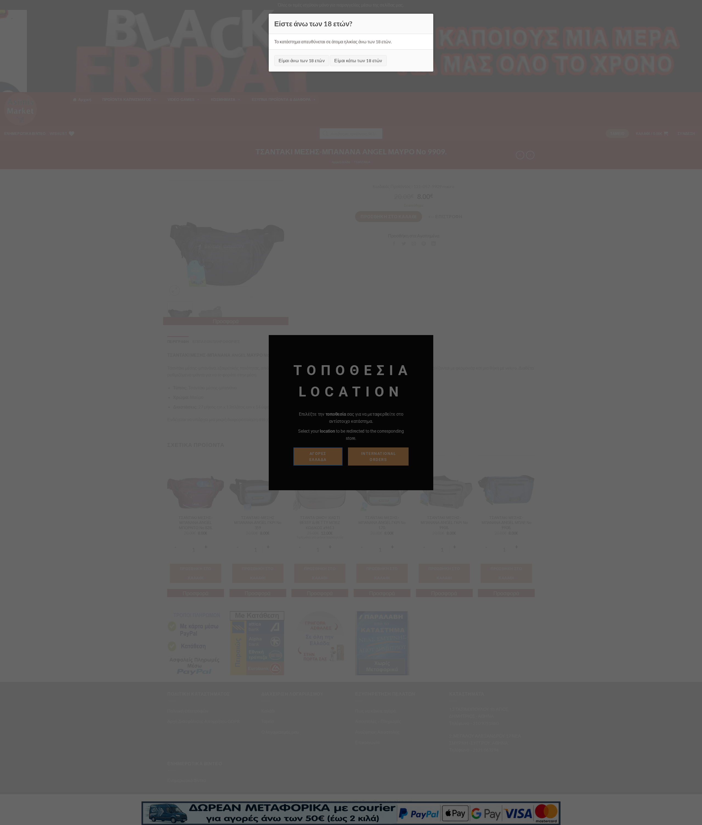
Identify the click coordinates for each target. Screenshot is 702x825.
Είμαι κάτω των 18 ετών (358, 60)
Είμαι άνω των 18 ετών (302, 60)
